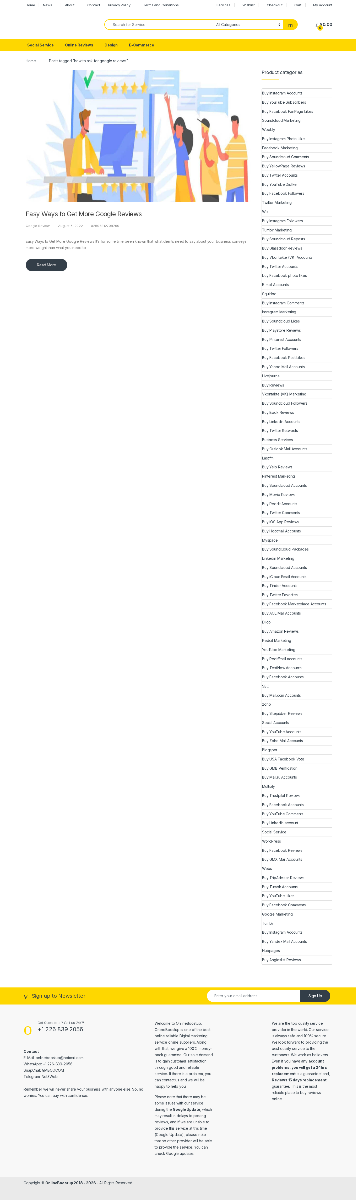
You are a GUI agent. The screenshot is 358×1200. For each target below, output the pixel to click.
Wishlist (248, 5)
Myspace (270, 540)
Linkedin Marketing (278, 558)
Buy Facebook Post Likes (283, 357)
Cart (297, 5)
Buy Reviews (273, 385)
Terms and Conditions (160, 5)
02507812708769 (105, 226)
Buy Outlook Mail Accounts (284, 449)
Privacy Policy (119, 5)
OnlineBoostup (188, 1023)
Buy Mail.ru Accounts (279, 777)
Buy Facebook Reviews (282, 850)
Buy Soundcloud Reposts (283, 239)
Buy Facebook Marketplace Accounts (294, 604)
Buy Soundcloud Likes (281, 321)
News (47, 5)
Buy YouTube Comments (282, 814)
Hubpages (271, 950)
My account (322, 5)
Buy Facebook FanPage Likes (287, 111)
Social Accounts (275, 722)
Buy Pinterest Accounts (281, 339)
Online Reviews (79, 45)
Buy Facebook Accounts (283, 677)
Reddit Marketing (276, 640)
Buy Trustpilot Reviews (281, 795)
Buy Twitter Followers (280, 348)
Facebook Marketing (279, 148)
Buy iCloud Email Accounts (284, 576)
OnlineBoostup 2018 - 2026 (70, 1183)
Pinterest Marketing (278, 476)
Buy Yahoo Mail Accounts (283, 366)
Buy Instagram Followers (282, 221)
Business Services (277, 439)
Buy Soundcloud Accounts (284, 485)
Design (111, 45)
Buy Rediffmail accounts (282, 659)
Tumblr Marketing (277, 230)
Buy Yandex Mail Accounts (284, 941)
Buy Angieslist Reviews (281, 960)
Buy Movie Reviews (279, 494)
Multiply (268, 786)
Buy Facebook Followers (283, 193)
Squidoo (269, 294)
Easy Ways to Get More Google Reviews (84, 214)
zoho (266, 704)
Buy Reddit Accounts (279, 503)
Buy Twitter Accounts (280, 175)
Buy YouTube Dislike (279, 184)
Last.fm (268, 458)
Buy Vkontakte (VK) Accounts (287, 257)
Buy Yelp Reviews (277, 467)
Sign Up (315, 995)
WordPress (271, 841)
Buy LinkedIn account (280, 823)
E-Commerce (141, 45)
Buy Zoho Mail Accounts (282, 740)
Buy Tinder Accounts (279, 585)
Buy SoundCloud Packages (285, 549)
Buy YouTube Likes (278, 896)
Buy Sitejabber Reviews (282, 713)
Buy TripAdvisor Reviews (283, 877)
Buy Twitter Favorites (280, 595)
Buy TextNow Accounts (282, 667)
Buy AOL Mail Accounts (281, 613)
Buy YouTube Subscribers (284, 102)
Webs (267, 868)
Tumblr (268, 923)
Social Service (40, 45)
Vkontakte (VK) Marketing (284, 394)
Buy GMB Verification (279, 768)
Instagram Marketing (279, 312)
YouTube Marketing (278, 649)
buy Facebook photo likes (284, 275)
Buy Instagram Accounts (282, 93)
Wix (265, 211)
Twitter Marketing (277, 202)
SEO (265, 686)
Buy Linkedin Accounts (281, 421)
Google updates (180, 1153)
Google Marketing (277, 914)
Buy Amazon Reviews (280, 631)
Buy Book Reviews (278, 412)
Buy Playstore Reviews (281, 330)
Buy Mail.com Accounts (281, 695)
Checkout (275, 5)
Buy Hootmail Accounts (281, 531)
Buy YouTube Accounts (281, 731)
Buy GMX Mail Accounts (282, 859)
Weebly (268, 129)
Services (223, 5)
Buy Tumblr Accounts (280, 887)
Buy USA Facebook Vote (283, 759)
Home (30, 5)
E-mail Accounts (275, 284)
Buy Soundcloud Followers (284, 403)
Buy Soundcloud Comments (285, 157)
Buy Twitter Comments (281, 512)
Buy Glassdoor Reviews (282, 248)
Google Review (38, 226)
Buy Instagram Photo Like (283, 138)
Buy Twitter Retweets (280, 430)
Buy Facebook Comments (284, 905)
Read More (46, 265)
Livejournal (271, 376)
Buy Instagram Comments (283, 303)
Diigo (266, 622)
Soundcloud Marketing (281, 120)
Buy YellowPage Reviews (283, 166)
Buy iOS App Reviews (280, 522)
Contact (93, 5)
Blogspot (269, 750)
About (69, 5)
